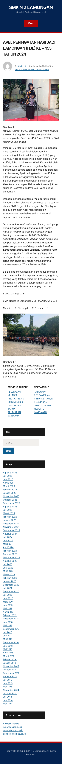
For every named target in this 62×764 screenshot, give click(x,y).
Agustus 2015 (10, 676)
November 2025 (11, 496)
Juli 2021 (7, 588)
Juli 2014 (7, 696)
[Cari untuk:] (24, 442)
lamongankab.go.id (12, 727)
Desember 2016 (11, 642)
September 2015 (11, 673)
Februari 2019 (10, 615)
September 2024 (11, 530)
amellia (22, 66)
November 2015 (11, 666)
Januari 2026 (9, 493)
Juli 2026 (7, 476)
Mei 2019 (7, 608)
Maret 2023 (9, 574)
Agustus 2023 (10, 561)
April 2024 (8, 547)
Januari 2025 (9, 520)
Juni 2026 (8, 479)
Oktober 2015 (10, 669)
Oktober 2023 (10, 554)
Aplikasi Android (11, 723)
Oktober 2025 (10, 499)
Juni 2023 (8, 567)
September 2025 (11, 503)
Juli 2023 (7, 564)
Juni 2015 (7, 683)
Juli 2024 (7, 537)
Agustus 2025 (10, 506)
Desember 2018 (11, 618)
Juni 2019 (8, 605)
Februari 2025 (10, 516)
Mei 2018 (7, 625)
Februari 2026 (10, 489)
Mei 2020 (8, 601)
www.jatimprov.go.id (13, 730)
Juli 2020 (7, 595)
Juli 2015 (7, 680)
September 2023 (11, 557)
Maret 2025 (9, 513)
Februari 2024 (10, 550)
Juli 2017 (7, 632)
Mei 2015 (7, 686)
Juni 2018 (8, 622)
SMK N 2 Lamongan (31, 7)
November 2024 (11, 527)
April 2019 (8, 612)
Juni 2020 (8, 598)
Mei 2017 (7, 639)
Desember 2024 (11, 523)
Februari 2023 (10, 578)
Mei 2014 (7, 703)
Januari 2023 (9, 581)
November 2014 (11, 690)
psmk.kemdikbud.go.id (14, 733)
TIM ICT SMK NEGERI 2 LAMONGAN (32, 69)
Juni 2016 (8, 646)
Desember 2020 (11, 591)
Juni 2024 (8, 540)
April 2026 (8, 482)
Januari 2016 (9, 663)
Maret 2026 (9, 486)
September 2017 (11, 629)
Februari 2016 (10, 659)
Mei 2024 (8, 544)
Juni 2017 (7, 635)
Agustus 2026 (10, 472)
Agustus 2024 (10, 533)
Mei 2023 (8, 571)
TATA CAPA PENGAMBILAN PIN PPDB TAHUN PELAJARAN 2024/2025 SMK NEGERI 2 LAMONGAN (43, 402)
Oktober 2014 (10, 693)
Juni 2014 (8, 700)
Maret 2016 (8, 656)
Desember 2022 (11, 584)
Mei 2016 (7, 649)
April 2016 (8, 652)
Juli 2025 (7, 510)
